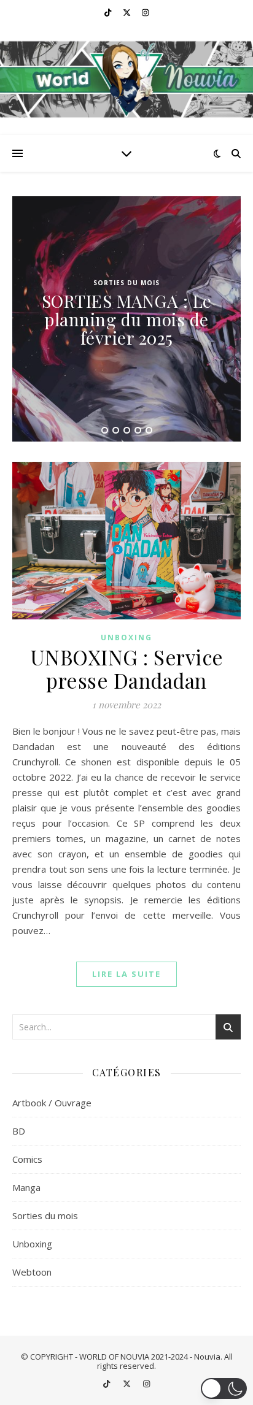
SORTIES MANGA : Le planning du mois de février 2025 (127, 319)
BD (18, 1131)
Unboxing (126, 637)
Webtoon (32, 1272)
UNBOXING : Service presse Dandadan (127, 668)
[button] (224, 1388)
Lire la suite (126, 973)
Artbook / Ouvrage (51, 1103)
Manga (26, 1187)
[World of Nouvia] (126, 80)
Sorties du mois (126, 282)
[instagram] (145, 12)
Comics (27, 1159)
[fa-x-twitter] (128, 12)
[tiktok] (108, 12)
